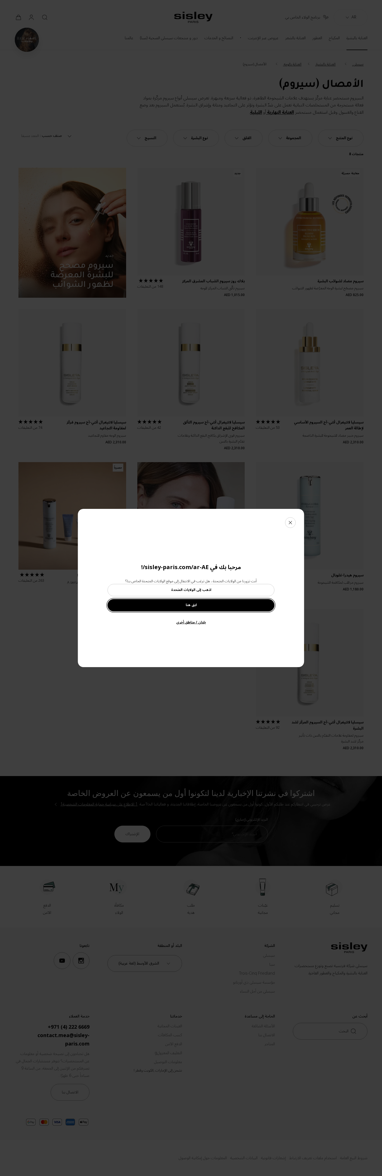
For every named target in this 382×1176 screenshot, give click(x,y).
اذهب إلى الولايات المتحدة (191, 589)
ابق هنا (191, 605)
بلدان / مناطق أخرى (191, 622)
